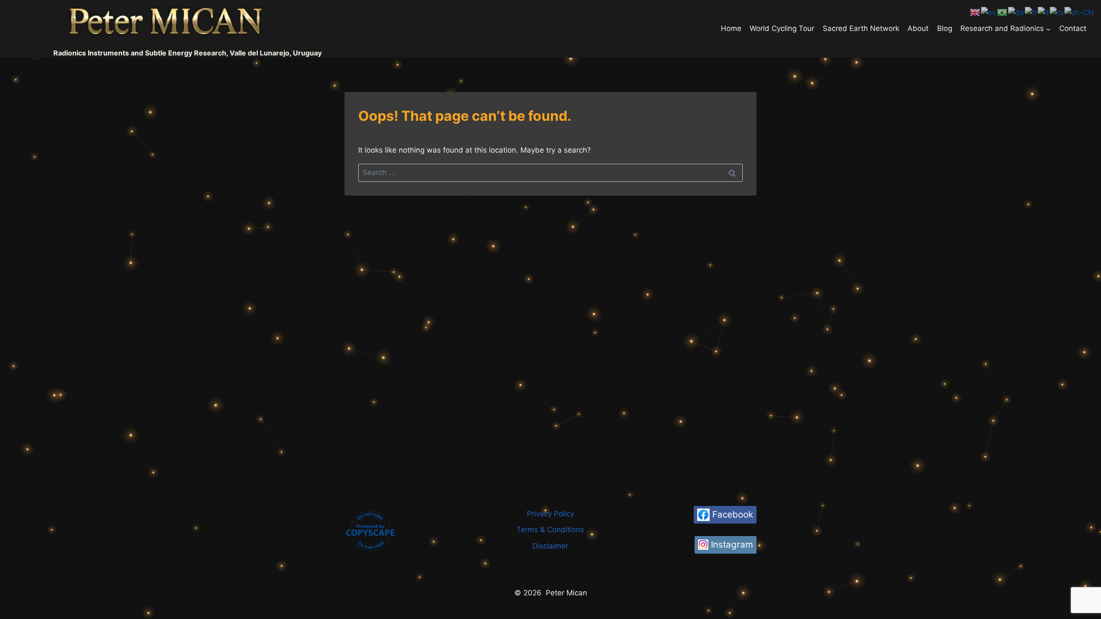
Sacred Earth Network (861, 28)
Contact (1072, 28)
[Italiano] (1044, 12)
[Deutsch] (1016, 12)
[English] (975, 12)
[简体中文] (1079, 12)
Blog (944, 28)
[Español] (989, 12)
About (918, 28)
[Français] (1031, 12)
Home (731, 28)
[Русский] (1057, 12)
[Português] (1002, 12)
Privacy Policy (550, 513)
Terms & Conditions (550, 529)
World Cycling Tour (782, 28)
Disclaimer (550, 546)
